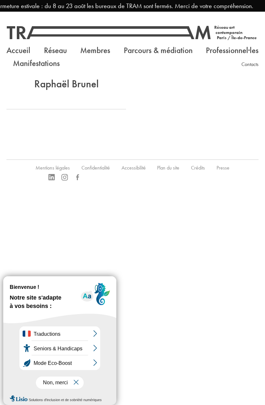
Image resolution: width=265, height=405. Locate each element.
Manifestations (36, 63)
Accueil (18, 50)
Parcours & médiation (158, 50)
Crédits (198, 167)
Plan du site (168, 167)
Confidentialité (95, 167)
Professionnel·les (232, 50)
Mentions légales (53, 167)
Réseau (55, 50)
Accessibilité (134, 167)
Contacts (250, 64)
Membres (95, 50)
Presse (223, 167)
